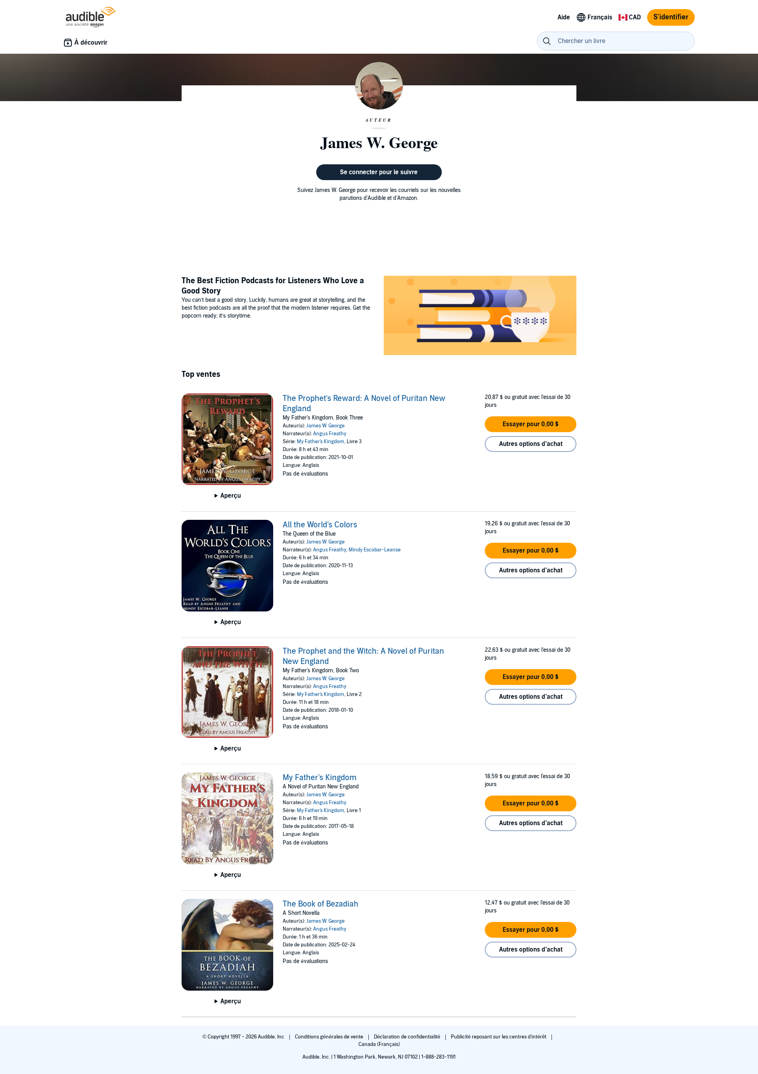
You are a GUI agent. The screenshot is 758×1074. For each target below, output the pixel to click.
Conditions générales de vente (329, 1037)
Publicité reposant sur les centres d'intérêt (499, 1037)
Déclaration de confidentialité (407, 1037)
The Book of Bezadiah (320, 904)
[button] (530, 424)
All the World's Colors (320, 525)
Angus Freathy (329, 434)
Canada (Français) (379, 1044)
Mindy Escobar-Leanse (375, 550)
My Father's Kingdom (320, 441)
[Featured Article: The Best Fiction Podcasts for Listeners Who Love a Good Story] (480, 316)
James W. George (325, 426)
